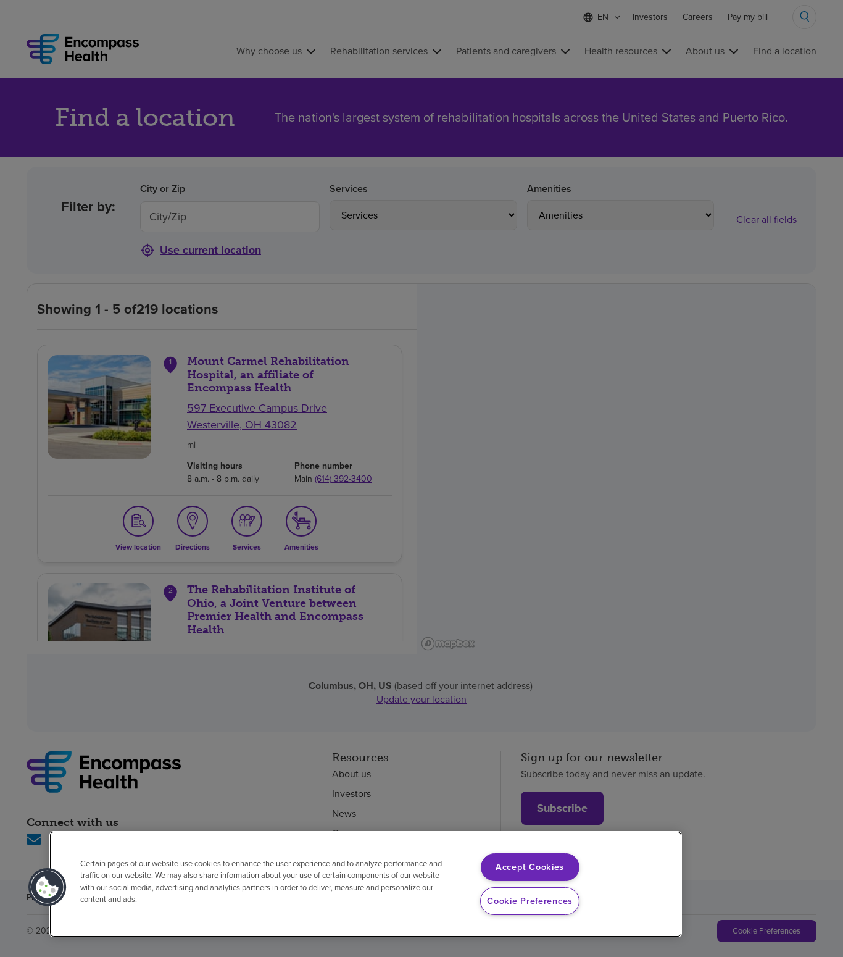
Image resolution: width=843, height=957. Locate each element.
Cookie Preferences (530, 901)
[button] (47, 887)
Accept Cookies (530, 867)
